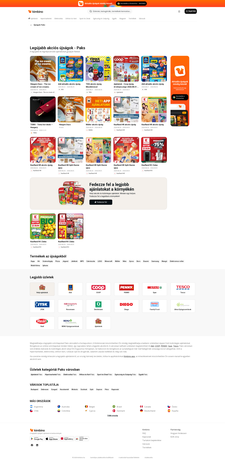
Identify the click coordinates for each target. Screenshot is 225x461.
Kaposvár (115, 389)
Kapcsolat (146, 437)
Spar (170, 346)
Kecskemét (64, 389)
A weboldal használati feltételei (129, 458)
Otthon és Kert (71, 18)
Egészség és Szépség (101, 18)
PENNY (164, 346)
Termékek (132, 18)
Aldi (152, 346)
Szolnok (84, 389)
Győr (92, 389)
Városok (142, 18)
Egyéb (114, 18)
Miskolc (75, 389)
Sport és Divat (84, 18)
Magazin (122, 18)
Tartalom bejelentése (151, 440)
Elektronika (58, 18)
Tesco (175, 346)
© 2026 (78, 458)
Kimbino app (129, 356)
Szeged (54, 389)
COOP (157, 346)
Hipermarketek (46, 18)
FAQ (144, 433)
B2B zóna (175, 437)
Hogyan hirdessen (179, 433)
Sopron (99, 389)
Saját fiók (192, 11)
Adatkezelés (149, 458)
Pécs (107, 389)
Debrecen (44, 389)
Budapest (34, 389)
